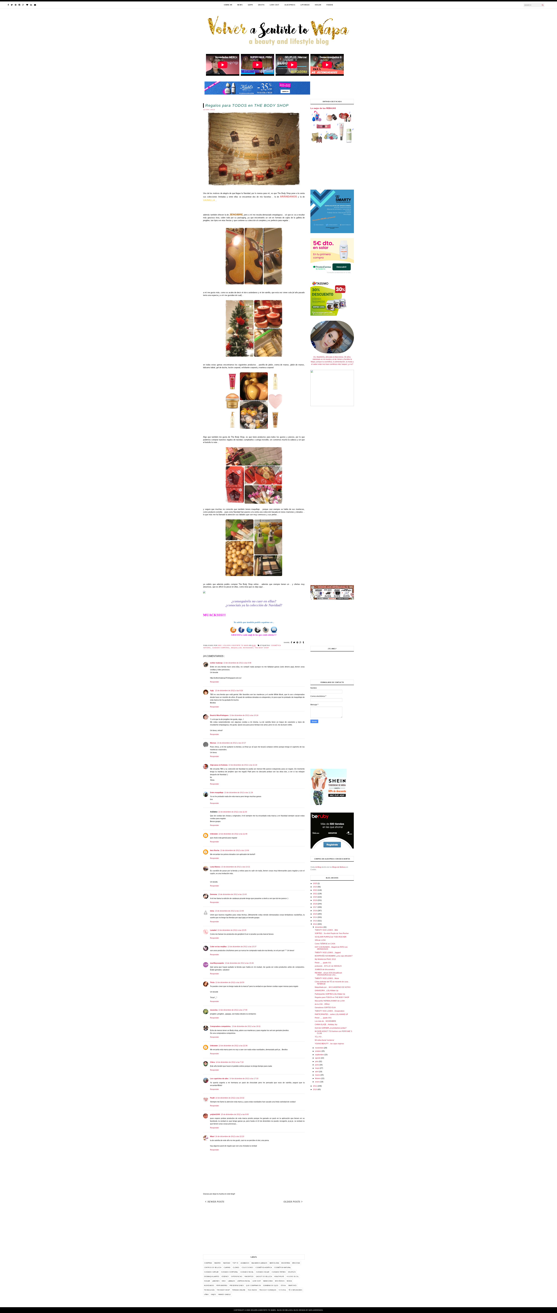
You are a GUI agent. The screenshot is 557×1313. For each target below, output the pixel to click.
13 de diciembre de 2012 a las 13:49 (229, 911)
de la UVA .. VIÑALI (322, 1004)
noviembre (319, 1048)
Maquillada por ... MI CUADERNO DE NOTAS (332, 987)
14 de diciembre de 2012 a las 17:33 (243, 1079)
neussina (214, 1010)
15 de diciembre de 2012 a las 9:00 (235, 1114)
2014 (315, 917)
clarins (227, 1267)
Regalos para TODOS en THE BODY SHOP (332, 997)
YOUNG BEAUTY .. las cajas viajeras (329, 1044)
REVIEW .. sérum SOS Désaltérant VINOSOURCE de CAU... (328, 974)
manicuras (268, 1281)
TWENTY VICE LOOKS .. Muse (327, 978)
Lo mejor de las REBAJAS (323, 108)
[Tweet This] (294, 642)
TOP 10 (235, 1263)
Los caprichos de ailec (219, 1079)
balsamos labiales (259, 1263)
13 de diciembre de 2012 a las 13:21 (235, 867)
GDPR (250, 5)
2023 (315, 887)
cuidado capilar (211, 1272)
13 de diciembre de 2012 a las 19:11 (246, 1026)
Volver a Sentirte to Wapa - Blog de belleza (272, 1310)
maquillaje (236, 648)
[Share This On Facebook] (291, 642)
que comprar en (253, 1285)
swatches (292, 1285)
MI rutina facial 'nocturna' (324, 1040)
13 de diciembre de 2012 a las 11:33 (232, 812)
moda (289, 1281)
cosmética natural (282, 1267)
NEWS (240, 5)
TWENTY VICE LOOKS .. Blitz (326, 930)
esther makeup (216, 663)
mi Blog (318, 867)
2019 (315, 900)
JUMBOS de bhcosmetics (325, 970)
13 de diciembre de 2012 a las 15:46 (239, 963)
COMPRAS (208, 1263)
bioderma (285, 1263)
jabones (216, 1281)
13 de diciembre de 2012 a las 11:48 (233, 834)
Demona (213, 894)
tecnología (209, 1290)
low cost (257, 1281)
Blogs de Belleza (339, 867)
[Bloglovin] (27, 4)
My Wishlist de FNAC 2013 (325, 959)
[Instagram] (19, 4)
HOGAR (318, 5)
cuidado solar (262, 1272)
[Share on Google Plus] (300, 642)
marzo (317, 1075)
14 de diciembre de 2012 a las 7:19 (230, 1062)
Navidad (226, 1263)
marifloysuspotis (217, 963)
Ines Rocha (214, 850)
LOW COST (274, 5)
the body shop (262, 648)
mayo (317, 1068)
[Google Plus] (23, 4)
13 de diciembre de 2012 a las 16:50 (229, 982)
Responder (214, 682)
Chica (212, 1062)
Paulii (212, 1098)
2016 (315, 911)
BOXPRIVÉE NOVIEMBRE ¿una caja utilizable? (333, 956)
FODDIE (330, 5)
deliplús (291, 1272)
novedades (248, 648)
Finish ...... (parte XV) (323, 963)
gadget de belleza (264, 1276)
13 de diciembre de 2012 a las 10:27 (231, 743)
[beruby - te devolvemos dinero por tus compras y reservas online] (332, 848)
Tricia (212, 982)
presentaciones (237, 1285)
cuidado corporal (221, 648)
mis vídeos (279, 1281)
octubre (318, 1051)
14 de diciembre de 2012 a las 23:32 (229, 1098)
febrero (318, 1078)
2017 (315, 907)
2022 (315, 890)
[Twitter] (12, 4)
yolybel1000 (215, 1114)
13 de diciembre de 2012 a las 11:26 (238, 793)
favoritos (249, 1276)
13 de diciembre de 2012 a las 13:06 (234, 850)
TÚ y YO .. (319, 1037)
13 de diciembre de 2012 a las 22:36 (233, 1046)
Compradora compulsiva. (220, 1026)
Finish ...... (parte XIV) (323, 1018)
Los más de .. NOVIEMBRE (325, 1021)
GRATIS (261, 5)
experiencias (236, 1276)
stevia (283, 1285)
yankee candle (224, 1294)
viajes (213, 1294)
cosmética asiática (263, 1267)
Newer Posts (215, 1201)
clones (236, 1267)
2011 (315, 1086)
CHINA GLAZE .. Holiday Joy (326, 1024)
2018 (315, 904)
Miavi (212, 1136)
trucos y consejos (267, 1290)
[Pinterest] (16, 4)
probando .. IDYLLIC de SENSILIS (328, 966)
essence (225, 1276)
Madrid (217, 1263)
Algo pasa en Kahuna (219, 765)
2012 (315, 924)
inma (212, 911)
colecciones (247, 1267)
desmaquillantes (211, 1276)
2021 (315, 894)
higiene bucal (293, 1276)
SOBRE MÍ (228, 5)
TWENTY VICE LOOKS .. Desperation (329, 1011)
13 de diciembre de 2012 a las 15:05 (231, 930)
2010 (315, 1089)
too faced (252, 1290)
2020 (315, 897)
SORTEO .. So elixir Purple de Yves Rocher (332, 933)
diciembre (319, 927)
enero (317, 1082)
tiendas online (238, 1290)
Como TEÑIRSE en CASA (325, 944)
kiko (224, 1281)
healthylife (279, 1276)
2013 (315, 921)
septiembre (319, 1055)
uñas (206, 1294)
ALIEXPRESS (289, 5)
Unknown (214, 834)
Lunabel (213, 930)
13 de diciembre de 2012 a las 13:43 (232, 894)
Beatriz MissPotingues (219, 715)
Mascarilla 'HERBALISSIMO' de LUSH (330, 1001)
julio (317, 1061)
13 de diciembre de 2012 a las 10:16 (243, 715)
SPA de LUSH (320, 940)
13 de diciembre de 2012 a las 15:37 (242, 947)
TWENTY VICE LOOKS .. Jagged (328, 953)
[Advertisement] (254, 1229)
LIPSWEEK (305, 5)
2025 (315, 883)
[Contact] (35, 4)
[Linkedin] (31, 4)
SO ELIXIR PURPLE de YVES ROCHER (330, 937)
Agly (212, 691)
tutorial (282, 1290)
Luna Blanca (215, 867)
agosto (318, 1058)
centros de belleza (212, 1267)
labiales (231, 1281)
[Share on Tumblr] (303, 642)
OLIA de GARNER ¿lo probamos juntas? (331, 1028)
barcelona (274, 1263)
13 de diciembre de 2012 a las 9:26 (229, 691)
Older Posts (292, 1201)
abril (317, 1072)
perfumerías (221, 1285)
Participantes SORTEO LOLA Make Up (330, 994)
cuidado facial (247, 1272)
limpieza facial (243, 1281)
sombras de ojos (270, 1285)
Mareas (213, 743)
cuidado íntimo (279, 1272)
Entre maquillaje (216, 793)
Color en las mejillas (218, 947)
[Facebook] (8, 4)
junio (317, 1065)
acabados (245, 1263)
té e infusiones (295, 1290)
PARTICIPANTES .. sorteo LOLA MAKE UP (331, 1014)
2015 (315, 914)
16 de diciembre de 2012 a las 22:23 (229, 1136)
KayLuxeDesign (316, 1310)
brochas (296, 1263)
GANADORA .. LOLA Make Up (326, 991)
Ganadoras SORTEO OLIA (325, 1008)
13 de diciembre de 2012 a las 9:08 (237, 663)
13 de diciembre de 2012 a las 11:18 (242, 765)
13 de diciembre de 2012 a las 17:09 (232, 1010)
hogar (207, 1281)
